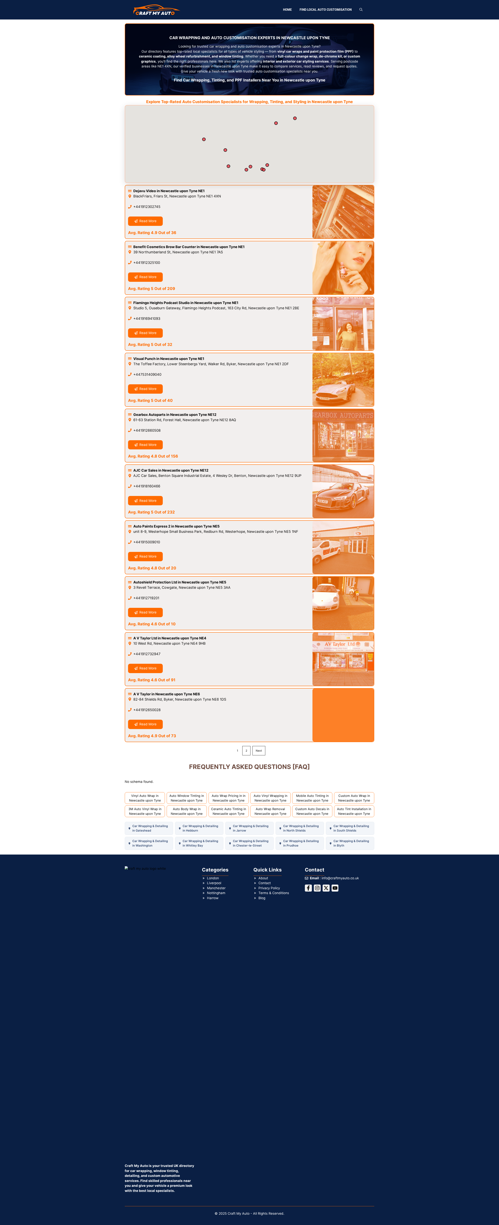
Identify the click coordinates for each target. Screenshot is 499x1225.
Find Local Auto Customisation (326, 9)
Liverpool (214, 883)
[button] (361, 10)
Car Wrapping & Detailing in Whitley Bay (200, 843)
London (213, 878)
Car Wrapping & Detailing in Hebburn (200, 828)
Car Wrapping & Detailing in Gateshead (150, 828)
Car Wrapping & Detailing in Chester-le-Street (250, 843)
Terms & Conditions (273, 893)
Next (259, 750)
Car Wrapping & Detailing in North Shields (301, 828)
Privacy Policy (269, 888)
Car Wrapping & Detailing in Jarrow (250, 828)
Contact (264, 883)
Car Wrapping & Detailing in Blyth (351, 843)
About (263, 878)
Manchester (216, 888)
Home (287, 9)
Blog (261, 898)
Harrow (213, 898)
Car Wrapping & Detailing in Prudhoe (301, 843)
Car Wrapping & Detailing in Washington (150, 843)
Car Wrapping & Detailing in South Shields (351, 828)
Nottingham (216, 893)
